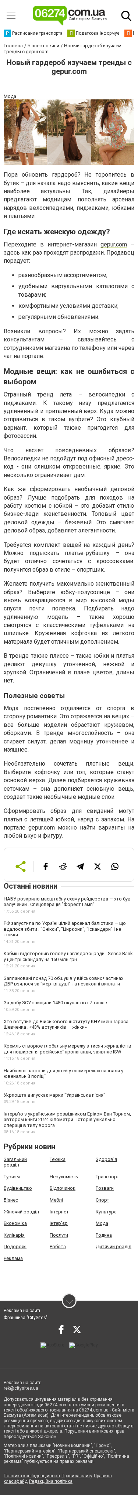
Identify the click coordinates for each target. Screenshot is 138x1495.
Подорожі (15, 1246)
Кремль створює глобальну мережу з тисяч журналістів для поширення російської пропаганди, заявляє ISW (67, 1049)
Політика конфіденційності (32, 1475)
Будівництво (18, 1188)
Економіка (15, 1223)
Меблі (56, 1200)
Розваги (105, 1188)
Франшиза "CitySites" (25, 1317)
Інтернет (59, 1212)
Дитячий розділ (113, 1246)
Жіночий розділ (21, 1212)
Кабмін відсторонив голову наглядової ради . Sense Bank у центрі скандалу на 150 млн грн (68, 956)
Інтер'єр (59, 1223)
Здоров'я (106, 1159)
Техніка (58, 1159)
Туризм (12, 1176)
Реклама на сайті (22, 1310)
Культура (106, 1212)
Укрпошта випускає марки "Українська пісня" (54, 1095)
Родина (104, 1235)
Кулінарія (14, 1235)
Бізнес (11, 1200)
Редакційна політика (50, 1481)
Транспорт (107, 1176)
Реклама (13, 1258)
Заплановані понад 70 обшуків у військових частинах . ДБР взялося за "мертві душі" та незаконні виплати (64, 981)
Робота (58, 1246)
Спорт (102, 1200)
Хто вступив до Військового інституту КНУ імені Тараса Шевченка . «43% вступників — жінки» (66, 1024)
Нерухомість (64, 1176)
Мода (102, 1223)
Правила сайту (76, 1475)
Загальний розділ (15, 1162)
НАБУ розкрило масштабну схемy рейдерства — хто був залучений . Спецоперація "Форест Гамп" (67, 901)
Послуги (59, 1235)
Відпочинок (62, 1188)
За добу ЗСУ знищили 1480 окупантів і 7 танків (55, 1002)
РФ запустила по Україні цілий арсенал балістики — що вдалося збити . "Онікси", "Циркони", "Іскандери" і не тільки (65, 928)
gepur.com (113, 244)
